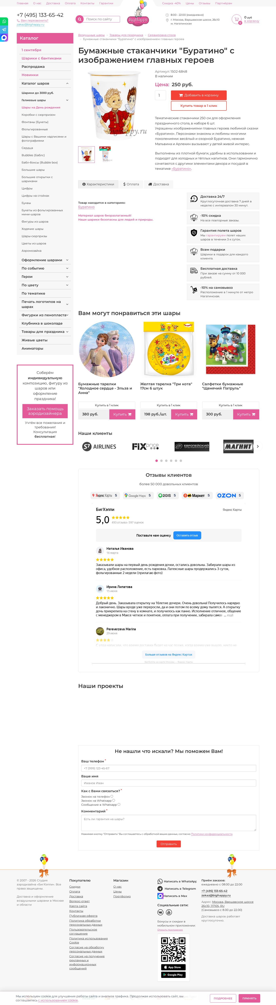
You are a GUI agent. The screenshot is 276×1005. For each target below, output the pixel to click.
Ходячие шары (32, 229)
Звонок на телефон (96, 796)
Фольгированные (35, 129)
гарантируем (216, 235)
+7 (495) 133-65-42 (40, 15)
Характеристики (100, 184)
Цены (190, 3)
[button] (156, 461)
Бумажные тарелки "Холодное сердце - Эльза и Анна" (105, 388)
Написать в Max (175, 896)
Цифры (27, 188)
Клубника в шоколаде (42, 323)
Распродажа (33, 67)
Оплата (70, 3)
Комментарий (94, 811)
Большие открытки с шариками (37, 179)
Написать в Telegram (180, 888)
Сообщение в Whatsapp (99, 805)
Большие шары (33, 170)
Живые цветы (34, 340)
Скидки (74, 886)
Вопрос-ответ (79, 901)
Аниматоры (32, 348)
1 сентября (31, 50)
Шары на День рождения (41, 107)
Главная (22, 3)
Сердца (27, 148)
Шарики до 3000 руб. (38, 93)
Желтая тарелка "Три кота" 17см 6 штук (166, 386)
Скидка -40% (171, 3)
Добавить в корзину (201, 95)
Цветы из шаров (34, 243)
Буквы (26, 203)
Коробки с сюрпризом (38, 115)
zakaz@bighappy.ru (30, 24)
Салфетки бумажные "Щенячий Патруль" (222, 386)
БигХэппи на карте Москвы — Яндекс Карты (169, 662)
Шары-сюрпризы (34, 236)
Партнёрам (223, 3)
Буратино (86, 207)
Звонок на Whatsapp (96, 800)
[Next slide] (257, 446)
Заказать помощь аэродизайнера (45, 411)
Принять (249, 998)
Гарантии (106, 3)
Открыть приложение (170, 929)
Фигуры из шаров (35, 221)
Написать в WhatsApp (180, 881)
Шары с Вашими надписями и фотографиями (44, 138)
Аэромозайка (31, 251)
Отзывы (204, 3)
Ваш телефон (93, 761)
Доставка (53, 3)
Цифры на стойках (35, 195)
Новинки (30, 75)
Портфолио (122, 896)
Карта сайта (78, 906)
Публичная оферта (83, 916)
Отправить (169, 844)
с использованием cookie (58, 1000)
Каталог (29, 38)
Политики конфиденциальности (211, 833)
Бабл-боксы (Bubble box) (40, 162)
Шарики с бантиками (41, 58)
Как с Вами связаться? (101, 791)
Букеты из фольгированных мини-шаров (42, 212)
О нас (37, 3)
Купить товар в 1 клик (198, 106)
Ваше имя (89, 776)
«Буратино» (181, 169)
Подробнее (223, 998)
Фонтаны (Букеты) (35, 122)
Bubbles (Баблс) (33, 155)
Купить (120, 414)
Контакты (87, 3)
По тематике (33, 293)
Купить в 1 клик (107, 405)
